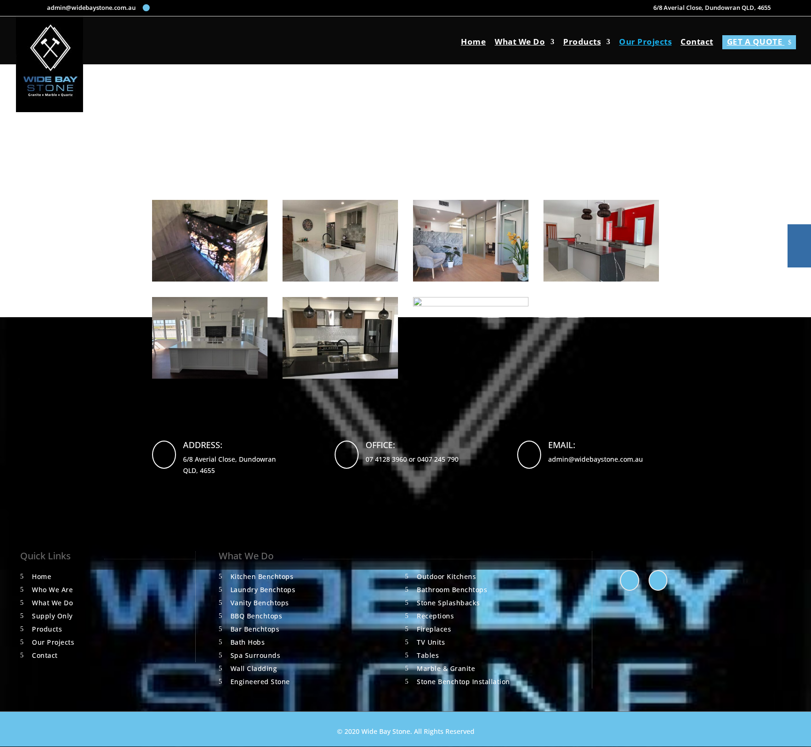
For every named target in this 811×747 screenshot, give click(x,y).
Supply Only (52, 615)
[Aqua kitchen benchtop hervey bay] (470, 303)
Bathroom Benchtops (452, 589)
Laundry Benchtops (263, 589)
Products (582, 42)
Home (473, 42)
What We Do (520, 42)
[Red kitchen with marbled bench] (601, 278)
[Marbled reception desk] (470, 278)
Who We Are (52, 589)
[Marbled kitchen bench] (340, 278)
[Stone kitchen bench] (210, 376)
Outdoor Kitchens (446, 576)
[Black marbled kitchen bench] (340, 376)
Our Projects (645, 42)
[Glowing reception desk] (210, 278)
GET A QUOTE (759, 41)
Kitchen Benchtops (262, 576)
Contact (697, 42)
